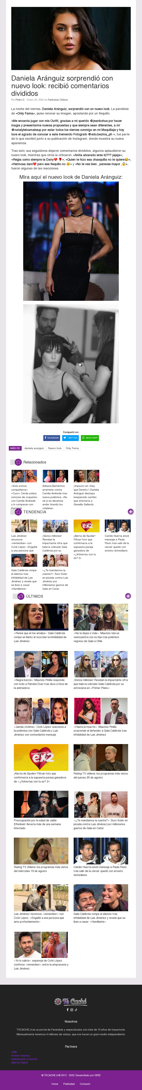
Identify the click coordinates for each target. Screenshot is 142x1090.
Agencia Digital (19, 1062)
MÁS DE (15, 448)
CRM (14, 1052)
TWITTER (72, 438)
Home (55, 1084)
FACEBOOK (53, 438)
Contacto (85, 1084)
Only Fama (72, 448)
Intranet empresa (20, 1055)
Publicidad (69, 1084)
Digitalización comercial (24, 1059)
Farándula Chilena (58, 99)
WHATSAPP (91, 438)
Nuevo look (54, 448)
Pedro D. (20, 99)
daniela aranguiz (34, 448)
